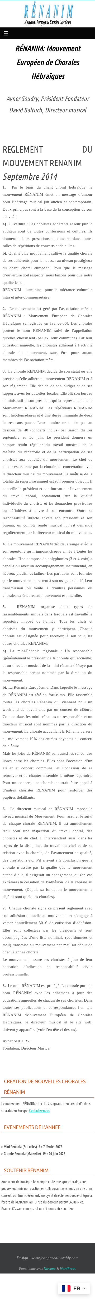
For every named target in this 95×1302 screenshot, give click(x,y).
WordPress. (68, 1269)
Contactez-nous (39, 1110)
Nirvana (50, 1269)
